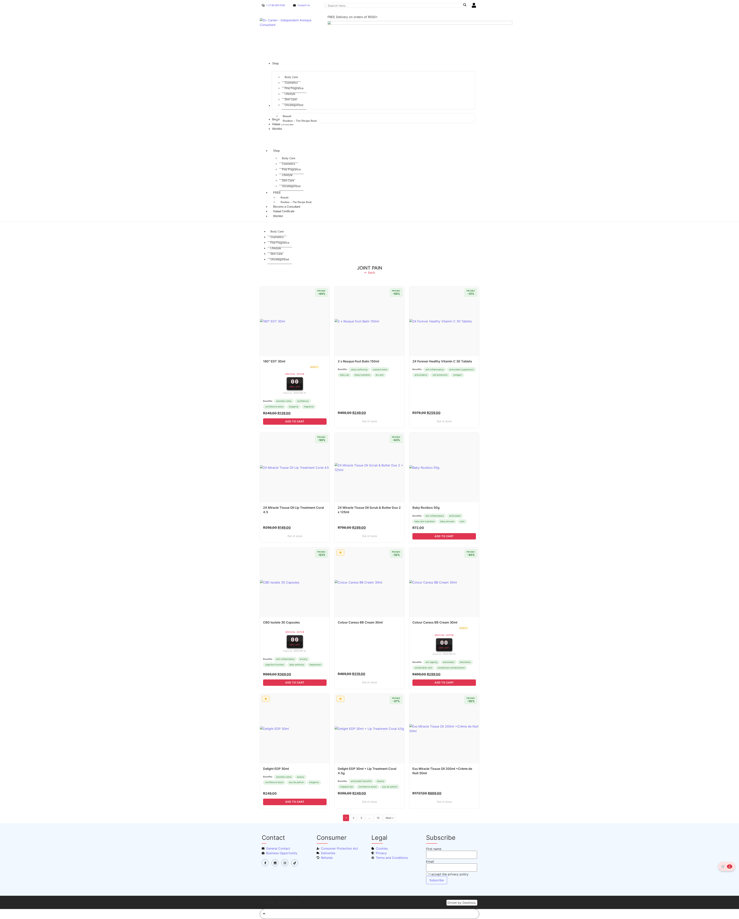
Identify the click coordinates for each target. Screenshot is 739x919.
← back (369, 272)
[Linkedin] (275, 862)
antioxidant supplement (461, 369)
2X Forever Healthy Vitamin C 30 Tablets (442, 361)
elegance (293, 406)
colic (462, 521)
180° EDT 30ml (274, 361)
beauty (300, 777)
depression (315, 664)
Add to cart (294, 421)
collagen (457, 375)
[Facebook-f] (265, 862)
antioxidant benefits (361, 781)
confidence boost (274, 406)
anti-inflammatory (435, 369)
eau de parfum (296, 782)
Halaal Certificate (283, 211)
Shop (276, 150)
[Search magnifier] (464, 5)
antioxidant (455, 515)
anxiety (303, 659)
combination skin (423, 667)
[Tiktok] (294, 862)
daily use (344, 375)
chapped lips (346, 786)
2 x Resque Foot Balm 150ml (358, 361)
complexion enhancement (451, 667)
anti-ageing (431, 662)
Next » (390, 817)
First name (433, 848)
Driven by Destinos (461, 902)
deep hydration (362, 375)
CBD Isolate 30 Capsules (281, 622)
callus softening (359, 369)
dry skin (380, 375)
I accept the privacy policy (448, 874)
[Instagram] (284, 862)
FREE (277, 192)
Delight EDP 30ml (276, 769)
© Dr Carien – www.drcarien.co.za (280, 902)
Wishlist (278, 216)
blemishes (465, 662)
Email (430, 861)
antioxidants (421, 375)
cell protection (440, 375)
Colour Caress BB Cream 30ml (360, 622)
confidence (303, 401)
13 (378, 817)
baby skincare (447, 521)
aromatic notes (284, 401)
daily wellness (296, 664)
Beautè (284, 197)
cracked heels (380, 369)
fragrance (309, 406)
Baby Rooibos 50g (426, 507)
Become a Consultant (286, 206)
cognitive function (274, 664)
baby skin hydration (425, 521)
